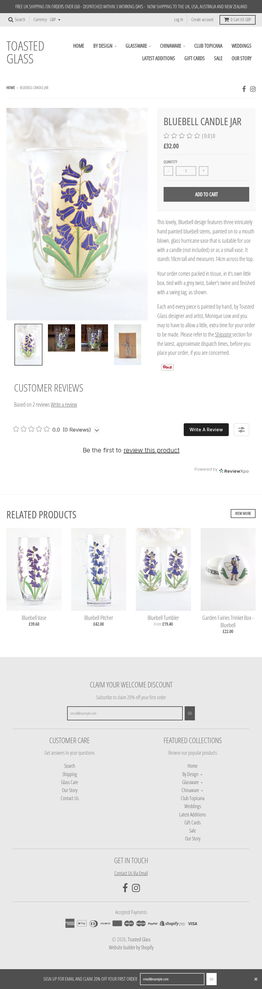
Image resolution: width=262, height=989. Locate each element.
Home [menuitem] (78, 45)
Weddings (192, 806)
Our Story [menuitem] (241, 58)
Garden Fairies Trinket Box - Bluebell (228, 621)
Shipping (223, 334)
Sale (192, 830)
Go (211, 979)
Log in (178, 19)
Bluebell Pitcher (98, 617)
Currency (40, 19)
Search (69, 765)
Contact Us (70, 798)
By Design (190, 774)
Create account (202, 19)
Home (10, 87)
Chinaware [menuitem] (170, 45)
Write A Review (206, 429)
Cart (241, 19)
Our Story (69, 790)
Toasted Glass (25, 52)
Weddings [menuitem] (241, 45)
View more (243, 513)
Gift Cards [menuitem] (194, 58)
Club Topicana (192, 798)
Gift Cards (192, 822)
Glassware (190, 782)
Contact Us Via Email (131, 873)
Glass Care (69, 782)
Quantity (170, 162)
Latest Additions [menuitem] (158, 58)
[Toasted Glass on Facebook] (244, 89)
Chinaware (190, 790)
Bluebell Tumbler (163, 617)
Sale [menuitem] (218, 58)
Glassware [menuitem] (136, 45)
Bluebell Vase (34, 617)
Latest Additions (192, 814)
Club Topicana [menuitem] (208, 45)
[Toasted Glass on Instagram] (253, 89)
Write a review (64, 404)
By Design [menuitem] (102, 45)
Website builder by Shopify (131, 947)
